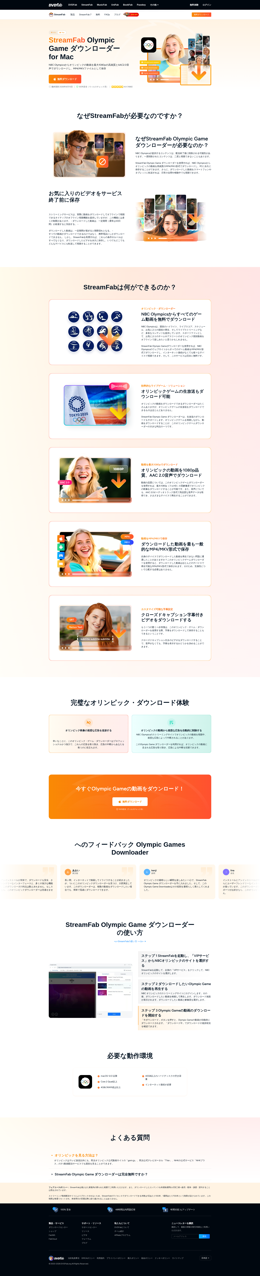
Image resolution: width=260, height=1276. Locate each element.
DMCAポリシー (88, 1258)
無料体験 (194, 5)
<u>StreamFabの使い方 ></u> (129, 941)
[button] (201, 14)
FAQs (107, 14)
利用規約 (100, 1258)
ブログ (117, 14)
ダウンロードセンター (58, 1227)
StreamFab (87, 5)
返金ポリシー (147, 1258)
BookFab (128, 5)
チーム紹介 (119, 1231)
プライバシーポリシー (116, 1258)
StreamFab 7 (85, 14)
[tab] (53, 32)
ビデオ (84, 1235)
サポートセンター (89, 1227)
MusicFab (102, 5)
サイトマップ (177, 1258)
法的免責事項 (73, 1258)
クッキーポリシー (162, 1258)
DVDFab (72, 5)
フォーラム (86, 1239)
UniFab (115, 5)
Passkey (141, 5)
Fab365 (52, 1235)
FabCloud (53, 1239)
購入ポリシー (133, 1258)
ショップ (52, 1231)
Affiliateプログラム (122, 1235)
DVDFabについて (121, 1227)
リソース (85, 1231)
